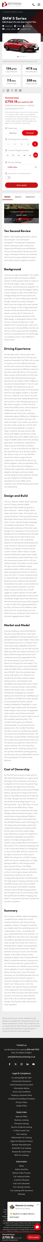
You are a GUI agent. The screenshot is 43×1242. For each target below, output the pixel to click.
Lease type (12, 128)
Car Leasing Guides (21, 1176)
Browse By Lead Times (21, 1151)
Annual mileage (14, 162)
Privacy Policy (21, 1102)
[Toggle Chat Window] (37, 1227)
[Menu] (39, 4)
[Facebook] (10, 1064)
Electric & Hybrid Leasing (21, 1127)
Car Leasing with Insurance (21, 1190)
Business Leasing (21, 1120)
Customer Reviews (21, 1179)
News (21, 1165)
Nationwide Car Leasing (21, 1137)
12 (35, 144)
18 (13, 155)
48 (30, 155)
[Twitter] (16, 1064)
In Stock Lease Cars (22, 1130)
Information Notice (21, 1088)
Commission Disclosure (21, 1081)
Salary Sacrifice (21, 1169)
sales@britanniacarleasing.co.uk (21, 1056)
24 (19, 155)
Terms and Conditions (21, 1091)
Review (7, 196)
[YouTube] (33, 1064)
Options (18, 196)
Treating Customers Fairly (21, 1095)
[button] (17, 56)
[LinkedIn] (28, 1064)
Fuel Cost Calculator (21, 1183)
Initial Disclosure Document (21, 1084)
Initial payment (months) (18, 139)
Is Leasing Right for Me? (22, 1077)
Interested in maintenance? (19, 173)
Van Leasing (22, 1134)
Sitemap (21, 1194)
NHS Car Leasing (21, 1155)
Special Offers (21, 1116)
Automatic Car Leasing (21, 1148)
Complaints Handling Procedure (21, 1098)
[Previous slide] (6, 46)
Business (13, 133)
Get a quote (21, 185)
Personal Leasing (21, 1123)
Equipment (30, 196)
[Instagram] (22, 1064)
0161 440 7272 (33, 1049)
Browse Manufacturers (21, 1144)
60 (36, 155)
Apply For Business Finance (21, 1141)
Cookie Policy (21, 1105)
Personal (30, 133)
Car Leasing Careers (21, 1186)
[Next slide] (37, 46)
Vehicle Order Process (21, 1172)
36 (24, 155)
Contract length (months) (18, 150)
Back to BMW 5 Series (13, 11)
